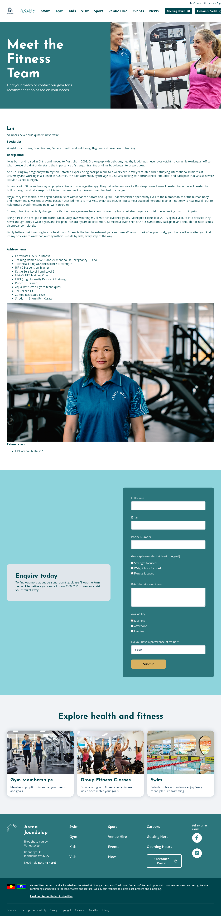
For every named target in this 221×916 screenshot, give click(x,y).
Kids (72, 11)
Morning (139, 621)
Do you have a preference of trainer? (155, 642)
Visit (85, 11)
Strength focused (145, 563)
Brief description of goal (146, 584)
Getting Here (158, 836)
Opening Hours (159, 846)
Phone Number (141, 537)
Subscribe (12, 910)
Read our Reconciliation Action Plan (51, 896)
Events (138, 11)
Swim (46, 11)
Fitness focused (143, 573)
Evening (138, 631)
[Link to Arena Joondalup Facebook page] (197, 838)
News (154, 11)
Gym (60, 11)
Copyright (66, 910)
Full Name (137, 498)
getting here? (47, 862)
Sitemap (25, 910)
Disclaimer (80, 910)
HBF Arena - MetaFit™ (29, 451)
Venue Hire (117, 11)
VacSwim (114, 4)
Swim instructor (156, 4)
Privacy (53, 910)
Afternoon (140, 626)
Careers (153, 826)
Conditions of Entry (99, 910)
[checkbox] (132, 563)
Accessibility (39, 910)
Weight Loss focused (147, 568)
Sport (98, 11)
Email (134, 517)
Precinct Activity (161, 6)
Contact (197, 3)
